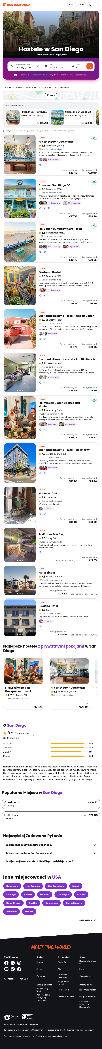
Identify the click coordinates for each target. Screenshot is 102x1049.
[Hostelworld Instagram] (19, 963)
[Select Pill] (89, 4)
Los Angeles (33, 886)
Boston (28, 894)
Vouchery (89, 1030)
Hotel (42, 569)
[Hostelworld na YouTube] (6, 969)
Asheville (11, 911)
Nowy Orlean (13, 903)
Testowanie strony (12, 1036)
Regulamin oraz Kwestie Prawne (59, 1030)
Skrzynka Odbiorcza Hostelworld (84, 1004)
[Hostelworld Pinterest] (13, 969)
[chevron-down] (33, 735)
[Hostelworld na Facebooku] (6, 963)
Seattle (33, 903)
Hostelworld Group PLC (87, 962)
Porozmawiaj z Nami (43, 989)
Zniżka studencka (66, 997)
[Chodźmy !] (89, 66)
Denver (29, 911)
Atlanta (81, 894)
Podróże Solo (64, 990)
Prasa (81, 969)
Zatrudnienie (85, 976)
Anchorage (51, 903)
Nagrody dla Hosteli (63, 982)
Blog (60, 969)
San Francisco (56, 886)
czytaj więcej (69, 131)
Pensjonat (41, 976)
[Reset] (38, 66)
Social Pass (63, 962)
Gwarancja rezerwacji (62, 976)
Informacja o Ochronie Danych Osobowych (23, 1030)
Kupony (79, 1030)
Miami (75, 886)
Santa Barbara (74, 903)
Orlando (44, 894)
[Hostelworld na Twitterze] (13, 963)
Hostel (42, 138)
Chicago (11, 894)
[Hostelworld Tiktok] (19, 969)
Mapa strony (28, 1036)
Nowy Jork (12, 886)
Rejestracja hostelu (87, 990)
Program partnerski (88, 997)
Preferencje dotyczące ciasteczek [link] (51, 1036)
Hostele (40, 962)
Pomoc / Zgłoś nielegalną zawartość (43, 997)
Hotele (39, 969)
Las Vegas (63, 894)
